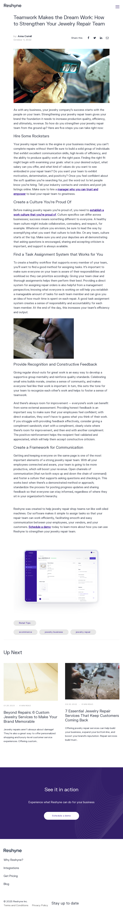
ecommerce (25, 632)
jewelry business (54, 632)
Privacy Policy (40, 905)
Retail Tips (25, 623)
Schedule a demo (40, 527)
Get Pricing (11, 876)
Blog (6, 884)
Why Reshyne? (13, 860)
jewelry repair (83, 632)
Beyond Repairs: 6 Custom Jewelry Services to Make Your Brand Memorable (30, 717)
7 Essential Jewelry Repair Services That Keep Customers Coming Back (92, 716)
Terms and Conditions (16, 905)
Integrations (11, 868)
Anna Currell (25, 36)
